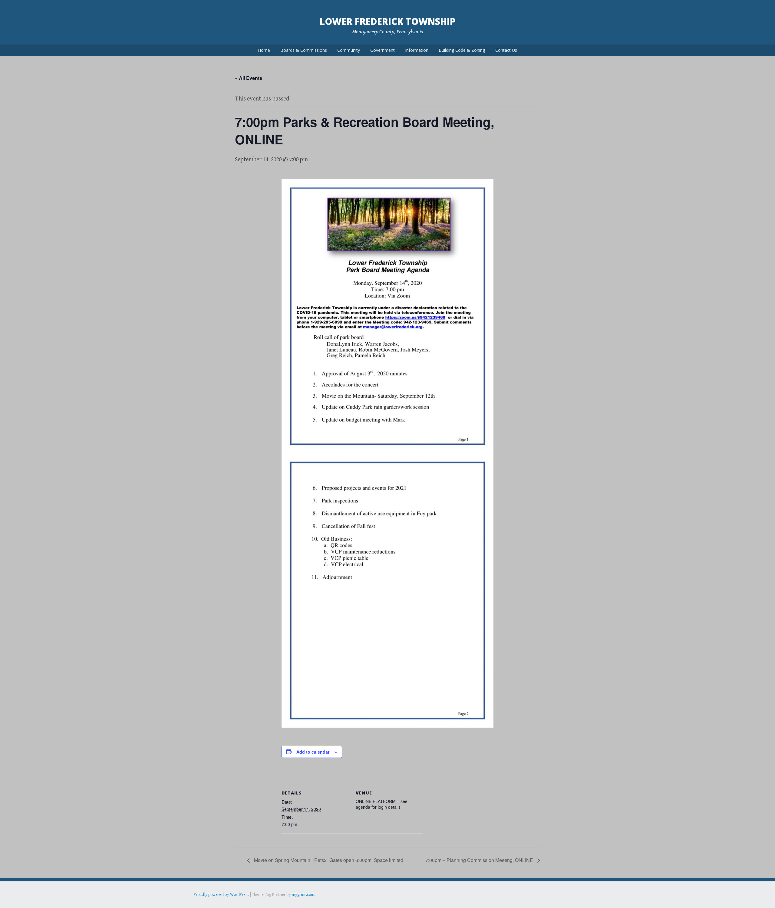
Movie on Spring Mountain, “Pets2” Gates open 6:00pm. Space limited (328, 860)
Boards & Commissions (303, 50)
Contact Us (506, 50)
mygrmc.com (303, 894)
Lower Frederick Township (388, 21)
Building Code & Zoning (462, 50)
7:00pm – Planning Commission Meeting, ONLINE (479, 860)
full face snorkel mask (254, 903)
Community (348, 50)
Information (416, 50)
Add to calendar (312, 752)
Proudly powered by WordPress (221, 894)
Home (264, 50)
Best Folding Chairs (291, 903)
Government (382, 50)
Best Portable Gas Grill (214, 903)
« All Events (248, 77)
